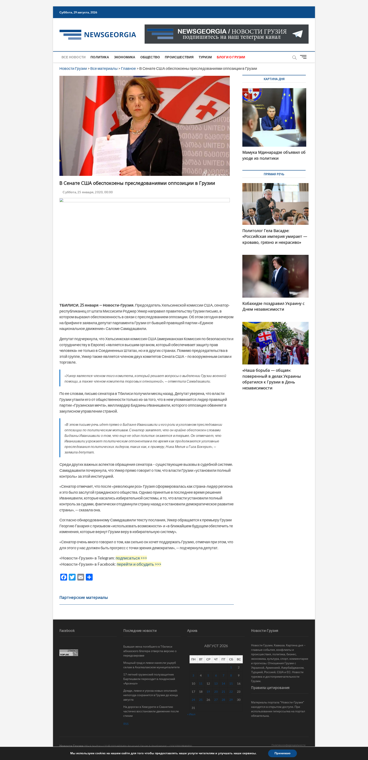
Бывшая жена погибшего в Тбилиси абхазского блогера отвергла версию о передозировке (150, 651)
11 (201, 683)
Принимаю (282, 753)
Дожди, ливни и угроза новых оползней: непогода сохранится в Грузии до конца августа (150, 695)
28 (223, 699)
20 (216, 691)
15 (231, 683)
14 (223, 683)
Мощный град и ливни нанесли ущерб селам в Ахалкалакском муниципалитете (151, 665)
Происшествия (179, 57)
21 (223, 691)
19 (208, 691)
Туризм (205, 57)
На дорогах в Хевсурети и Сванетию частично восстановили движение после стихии (151, 711)
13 (216, 683)
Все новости (74, 57)
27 (216, 699)
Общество (150, 57)
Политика (100, 57)
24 (193, 699)
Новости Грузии (71, 745)
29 (231, 699)
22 (231, 691)
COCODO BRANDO (181, 745)
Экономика (124, 57)
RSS (126, 724)
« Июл (191, 714)
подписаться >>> (131, 558)
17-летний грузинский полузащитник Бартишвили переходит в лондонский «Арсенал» (149, 679)
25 (201, 699)
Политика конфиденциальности (288, 745)
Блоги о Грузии (231, 57)
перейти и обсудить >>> (139, 564)
